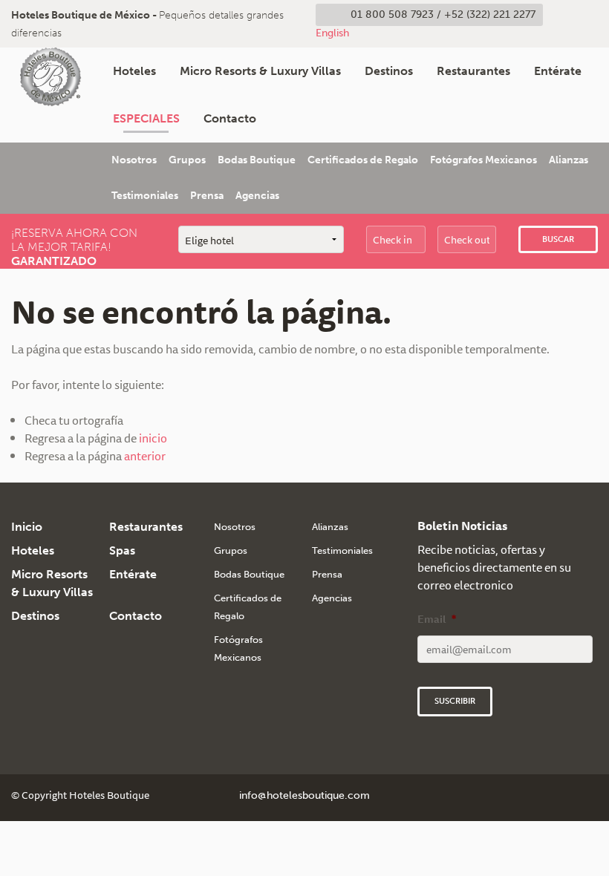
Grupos (187, 160)
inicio (153, 438)
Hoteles (134, 71)
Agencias (257, 195)
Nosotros (134, 160)
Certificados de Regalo (362, 160)
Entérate (558, 71)
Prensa (207, 195)
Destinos (389, 71)
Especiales (146, 118)
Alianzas (568, 160)
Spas (122, 550)
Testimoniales (144, 195)
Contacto (229, 118)
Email (436, 619)
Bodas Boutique (257, 160)
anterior (145, 455)
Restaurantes (473, 71)
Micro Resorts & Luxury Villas (260, 71)
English (332, 32)
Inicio (26, 527)
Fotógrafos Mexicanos (483, 160)
